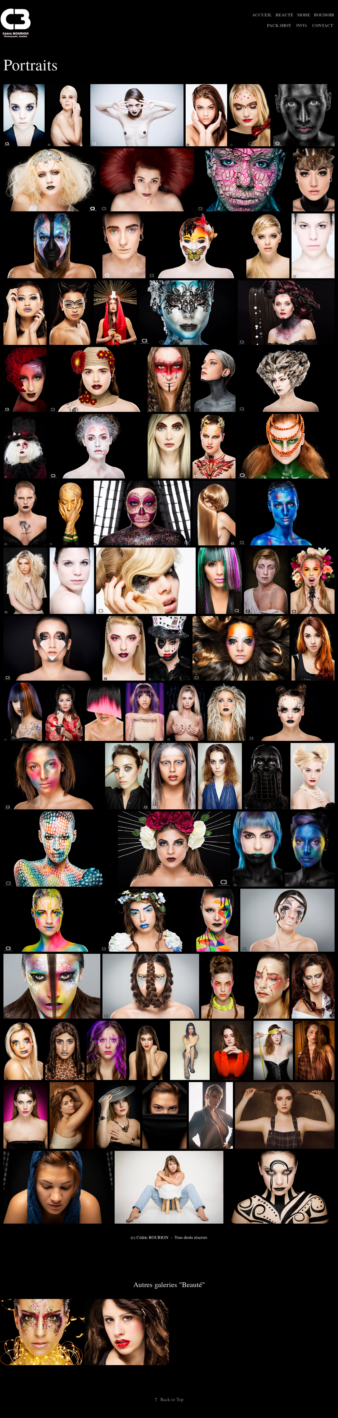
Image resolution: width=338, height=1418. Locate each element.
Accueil (262, 15)
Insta (301, 25)
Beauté (284, 15)
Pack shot (279, 25)
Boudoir (324, 15)
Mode (303, 15)
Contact (322, 25)
